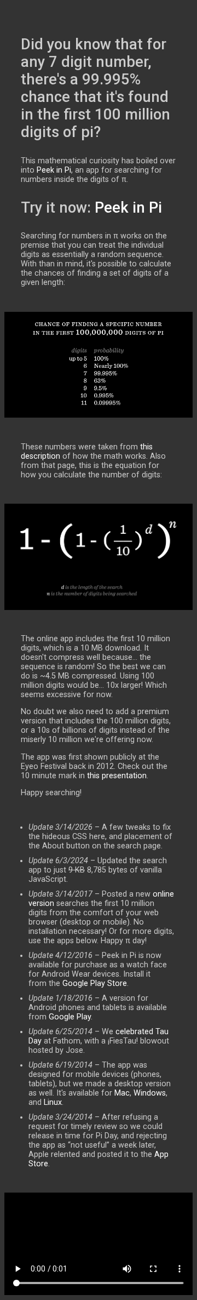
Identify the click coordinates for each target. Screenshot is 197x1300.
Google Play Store (94, 983)
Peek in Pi (54, 170)
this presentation (117, 775)
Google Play (70, 1017)
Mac (122, 1093)
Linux (53, 1102)
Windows (150, 1093)
